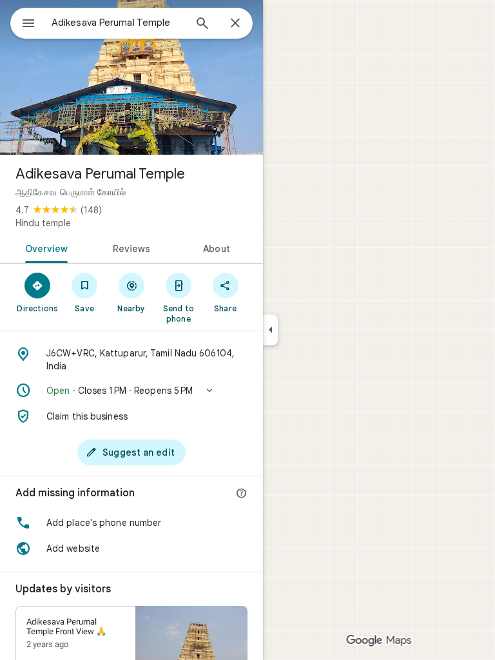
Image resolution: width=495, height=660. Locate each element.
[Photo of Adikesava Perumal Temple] (131, 77)
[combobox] (118, 22)
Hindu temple (43, 223)
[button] (131, 390)
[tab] (44, 247)
